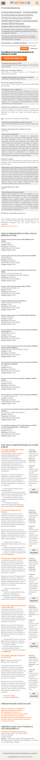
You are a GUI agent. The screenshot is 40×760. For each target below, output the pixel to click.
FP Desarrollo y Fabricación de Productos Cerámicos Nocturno (13, 607)
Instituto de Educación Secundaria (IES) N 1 (14, 301)
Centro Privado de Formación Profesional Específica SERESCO (19, 394)
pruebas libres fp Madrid (30, 21)
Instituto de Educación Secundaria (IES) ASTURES (16, 286)
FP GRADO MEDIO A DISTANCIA (12, 12)
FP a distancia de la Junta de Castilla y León (14, 714)
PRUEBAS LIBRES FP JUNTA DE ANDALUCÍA (16, 26)
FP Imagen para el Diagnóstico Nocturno (13, 559)
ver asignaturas (19, 506)
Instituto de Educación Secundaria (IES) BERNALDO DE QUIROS (17, 240)
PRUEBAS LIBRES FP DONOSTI (12, 21)
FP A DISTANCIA (6, 43)
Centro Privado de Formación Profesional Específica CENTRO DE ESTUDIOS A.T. (19, 330)
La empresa (33, 753)
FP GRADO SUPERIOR (30, 12)
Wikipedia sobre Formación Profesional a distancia (16, 717)
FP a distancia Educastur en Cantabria (12, 715)
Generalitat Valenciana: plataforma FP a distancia (15, 719)
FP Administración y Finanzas (10, 712)
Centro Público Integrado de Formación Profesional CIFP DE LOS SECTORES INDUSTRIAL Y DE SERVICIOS (18, 426)
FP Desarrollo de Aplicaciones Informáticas (13, 731)
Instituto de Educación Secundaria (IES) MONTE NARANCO (18, 315)
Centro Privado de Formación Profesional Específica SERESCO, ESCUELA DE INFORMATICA (19, 346)
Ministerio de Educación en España (11, 710)
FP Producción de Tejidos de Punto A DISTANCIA (16, 18)
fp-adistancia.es (14, 757)
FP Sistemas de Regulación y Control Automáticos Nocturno (12, 451)
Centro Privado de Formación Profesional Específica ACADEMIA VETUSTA (20, 410)
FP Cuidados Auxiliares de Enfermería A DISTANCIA (17, 15)
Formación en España (7, 721)
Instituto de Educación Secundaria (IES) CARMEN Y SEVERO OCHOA (19, 379)
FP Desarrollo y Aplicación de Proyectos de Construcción (13, 656)
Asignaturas (34, 48)
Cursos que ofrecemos (22, 753)
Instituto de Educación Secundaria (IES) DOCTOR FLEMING (18, 255)
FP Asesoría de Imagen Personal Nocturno (11, 511)
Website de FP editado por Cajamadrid (12, 708)
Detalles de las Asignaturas (9, 226)
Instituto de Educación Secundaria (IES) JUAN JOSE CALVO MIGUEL (18, 271)
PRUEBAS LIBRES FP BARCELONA (13, 24)
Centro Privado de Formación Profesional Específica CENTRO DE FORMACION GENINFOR (19, 363)
